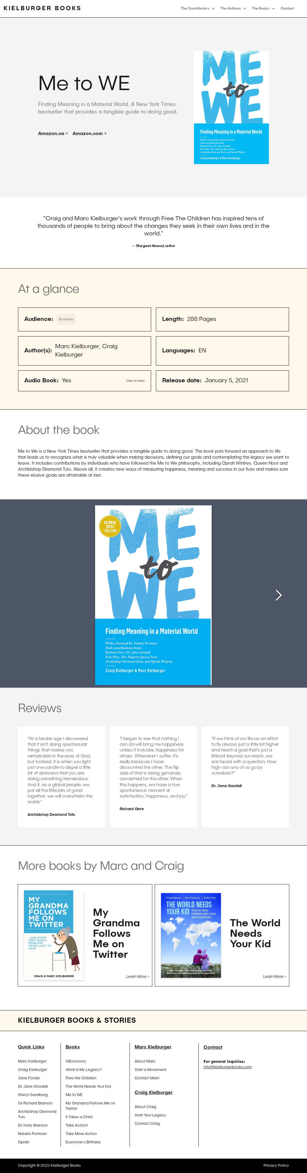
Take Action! (77, 1125)
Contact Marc (147, 1078)
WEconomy (76, 1061)
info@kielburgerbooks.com (228, 1067)
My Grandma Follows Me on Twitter (90, 1106)
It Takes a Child (79, 1117)
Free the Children (81, 1078)
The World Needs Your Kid (88, 1087)
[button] (197, 8)
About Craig (145, 1107)
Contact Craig (147, 1124)
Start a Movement (150, 1070)
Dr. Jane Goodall (33, 1087)
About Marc (145, 1061)
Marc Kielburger (32, 1061)
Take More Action (81, 1134)
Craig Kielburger (32, 1070)
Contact (287, 8)
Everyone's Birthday (83, 1142)
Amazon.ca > (53, 133)
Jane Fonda (29, 1078)
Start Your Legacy (150, 1115)
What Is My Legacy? (84, 1070)
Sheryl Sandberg (33, 1095)
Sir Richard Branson (35, 1103)
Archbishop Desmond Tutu (37, 1114)
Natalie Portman (32, 1134)
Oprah (23, 1142)
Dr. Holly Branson (33, 1125)
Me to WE (74, 1095)
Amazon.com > (90, 133)
